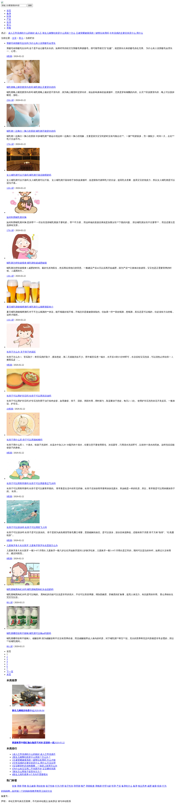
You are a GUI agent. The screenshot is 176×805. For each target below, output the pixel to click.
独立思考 (142, 786)
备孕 (9, 13)
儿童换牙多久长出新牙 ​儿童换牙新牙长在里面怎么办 (32, 545)
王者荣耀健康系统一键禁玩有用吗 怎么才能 (34, 760)
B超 (109, 786)
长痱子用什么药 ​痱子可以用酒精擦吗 (24, 440)
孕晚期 (98, 786)
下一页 (10, 671)
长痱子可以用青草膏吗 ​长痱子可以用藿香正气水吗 (31, 483)
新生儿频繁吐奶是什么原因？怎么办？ (31, 757)
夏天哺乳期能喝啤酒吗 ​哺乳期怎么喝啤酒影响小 (30, 307)
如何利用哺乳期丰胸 (16, 217)
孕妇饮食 (40, 786)
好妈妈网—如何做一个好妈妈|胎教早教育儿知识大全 (26, 791)
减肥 (149, 786)
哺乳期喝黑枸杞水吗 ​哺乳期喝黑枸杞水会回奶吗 (30, 589)
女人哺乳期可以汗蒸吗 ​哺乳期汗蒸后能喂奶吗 (29, 175)
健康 (154, 786)
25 (8, 100)
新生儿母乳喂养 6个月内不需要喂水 (30, 774)
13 (8, 276)
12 (8, 188)
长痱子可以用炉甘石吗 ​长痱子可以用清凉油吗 (29, 396)
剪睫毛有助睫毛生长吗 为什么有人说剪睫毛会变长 (31, 43)
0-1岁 (11, 100)
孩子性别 (68, 786)
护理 (104, 786)
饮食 (14, 786)
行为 (164, 786)
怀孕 (9, 16)
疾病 (10, 56)
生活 (9, 22)
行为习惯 (59, 786)
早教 (9, 28)
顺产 (83, 786)
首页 (9, 10)
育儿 (9, 25)
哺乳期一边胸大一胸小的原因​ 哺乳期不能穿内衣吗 (31, 131)
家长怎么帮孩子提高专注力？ (27, 771)
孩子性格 (50, 786)
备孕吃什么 (126, 786)
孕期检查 (90, 786)
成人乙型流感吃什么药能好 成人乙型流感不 (34, 754)
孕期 (19, 786)
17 (8, 144)
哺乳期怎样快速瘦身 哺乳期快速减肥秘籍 (27, 263)
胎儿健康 (31, 786)
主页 (14, 38)
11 (8, 320)
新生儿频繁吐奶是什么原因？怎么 (58, 33)
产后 (9, 19)
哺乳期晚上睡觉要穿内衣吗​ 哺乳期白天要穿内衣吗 (31, 87)
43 (8, 409)
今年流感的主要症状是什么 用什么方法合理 (34, 763)
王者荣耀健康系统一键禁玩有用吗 (92, 33)
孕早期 (77, 786)
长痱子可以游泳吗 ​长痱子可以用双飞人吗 (27, 527)
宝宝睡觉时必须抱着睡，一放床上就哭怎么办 (34, 766)
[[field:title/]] (23, 82)
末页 (9, 674)
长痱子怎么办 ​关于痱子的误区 (21, 352)
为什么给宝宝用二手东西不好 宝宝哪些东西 (34, 769)
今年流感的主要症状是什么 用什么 (126, 33)
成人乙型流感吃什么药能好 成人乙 (25, 33)
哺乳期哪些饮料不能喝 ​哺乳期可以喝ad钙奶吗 (29, 633)
